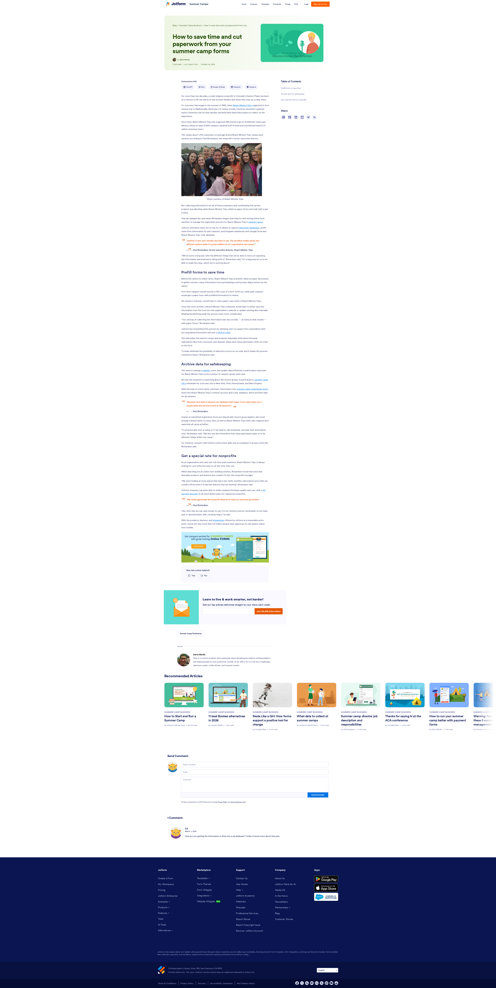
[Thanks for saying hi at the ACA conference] (405, 695)
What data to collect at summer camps (312, 718)
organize (206, 370)
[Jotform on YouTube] (331, 983)
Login (306, 4)
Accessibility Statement (221, 983)
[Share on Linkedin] (296, 117)
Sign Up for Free (320, 4)
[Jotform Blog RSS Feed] (314, 117)
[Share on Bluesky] (308, 117)
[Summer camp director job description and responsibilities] (361, 695)
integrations (218, 520)
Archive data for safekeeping (292, 94)
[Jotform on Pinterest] (326, 983)
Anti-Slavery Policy (246, 983)
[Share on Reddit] (302, 117)
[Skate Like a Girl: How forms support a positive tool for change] (272, 695)
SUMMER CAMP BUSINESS (177, 712)
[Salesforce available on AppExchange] (326, 897)
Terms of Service (236, 802)
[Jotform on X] (302, 983)
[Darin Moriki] (174, 59)
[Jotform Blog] (317, 983)
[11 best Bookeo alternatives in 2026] (228, 695)
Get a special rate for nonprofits (294, 100)
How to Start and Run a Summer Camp (180, 718)
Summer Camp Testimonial (191, 633)
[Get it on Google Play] (326, 879)
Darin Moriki (185, 59)
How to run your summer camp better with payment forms (447, 720)
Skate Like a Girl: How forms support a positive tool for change (272, 720)
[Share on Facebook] (289, 117)
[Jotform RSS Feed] (321, 983)
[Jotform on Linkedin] (307, 983)
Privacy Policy (222, 802)
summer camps (255, 222)
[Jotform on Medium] (312, 983)
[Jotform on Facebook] (297, 983)
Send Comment (317, 795)
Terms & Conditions (167, 983)
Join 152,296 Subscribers (269, 611)
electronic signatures (249, 227)
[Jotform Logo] (175, 4)
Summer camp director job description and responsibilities (359, 720)
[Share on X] (283, 117)
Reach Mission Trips (242, 105)
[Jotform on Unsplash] (336, 983)
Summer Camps (198, 4)
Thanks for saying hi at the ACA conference (403, 718)
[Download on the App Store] (326, 888)
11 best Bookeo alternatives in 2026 (226, 718)
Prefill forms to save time (291, 88)
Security (202, 983)
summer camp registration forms (252, 389)
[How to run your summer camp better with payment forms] (449, 695)
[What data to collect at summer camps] (316, 695)
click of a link (224, 332)
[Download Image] (258, 192)
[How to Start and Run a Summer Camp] (184, 695)
